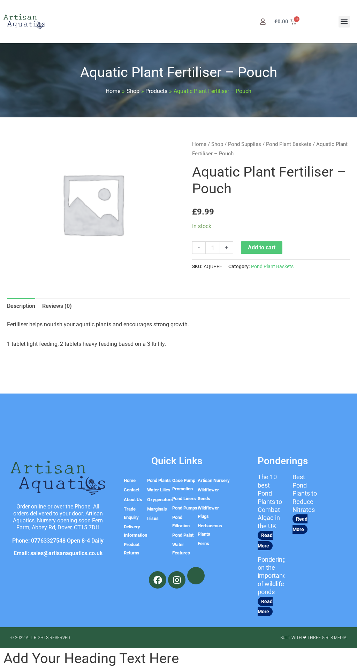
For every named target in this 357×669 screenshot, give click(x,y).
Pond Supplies (244, 144)
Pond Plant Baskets (288, 144)
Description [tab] (21, 306)
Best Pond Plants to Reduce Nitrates (305, 493)
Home (199, 144)
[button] (344, 22)
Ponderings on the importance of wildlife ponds (273, 576)
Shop (217, 144)
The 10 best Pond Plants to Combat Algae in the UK (270, 501)
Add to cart (261, 247)
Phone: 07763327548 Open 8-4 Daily (58, 540)
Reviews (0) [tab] (57, 306)
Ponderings (283, 461)
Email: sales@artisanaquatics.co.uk (58, 553)
